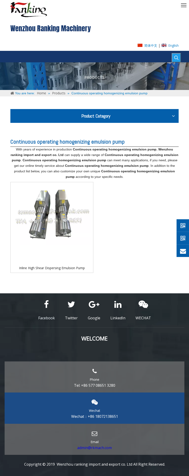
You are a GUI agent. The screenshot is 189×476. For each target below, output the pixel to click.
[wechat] (183, 238)
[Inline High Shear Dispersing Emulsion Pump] (52, 214)
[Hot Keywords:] (176, 57)
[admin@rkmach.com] (183, 250)
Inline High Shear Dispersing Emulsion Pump (52, 268)
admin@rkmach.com (94, 447)
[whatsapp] (183, 225)
